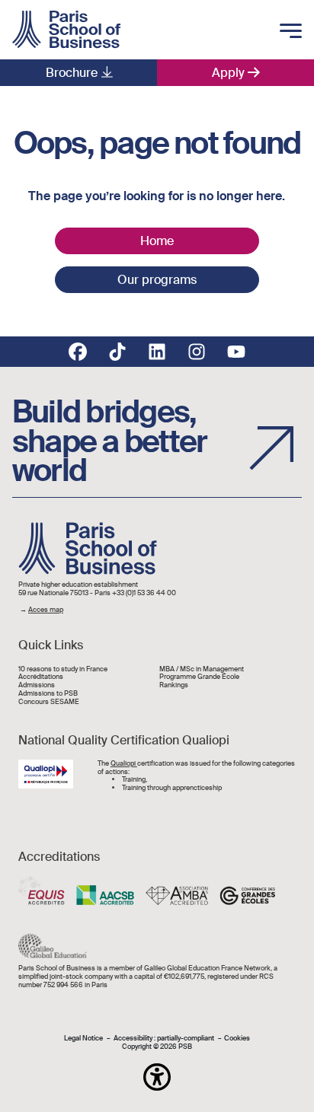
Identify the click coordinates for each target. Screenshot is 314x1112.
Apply (228, 73)
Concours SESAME (48, 702)
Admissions (36, 685)
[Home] (66, 29)
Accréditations (40, 677)
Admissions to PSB (48, 694)
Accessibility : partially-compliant (164, 1038)
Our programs (157, 280)
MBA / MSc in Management (201, 669)
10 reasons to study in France (62, 669)
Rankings (173, 685)
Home (157, 241)
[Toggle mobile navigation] (291, 32)
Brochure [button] (72, 73)
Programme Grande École (199, 677)
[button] (157, 1077)
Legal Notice (83, 1038)
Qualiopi (124, 763)
